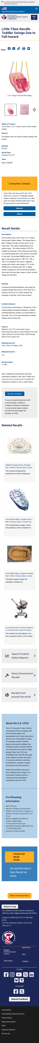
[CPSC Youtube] (19, 975)
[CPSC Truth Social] (22, 980)
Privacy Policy (7, 1018)
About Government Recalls (22, 675)
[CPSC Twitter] (26, 975)
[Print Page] (23, 48)
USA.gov (25, 961)
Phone (19, 214)
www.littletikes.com (24, 198)
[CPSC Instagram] (13, 975)
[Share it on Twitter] (13, 48)
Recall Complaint (15, 394)
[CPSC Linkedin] (32, 975)
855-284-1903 (26, 193)
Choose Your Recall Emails (19, 857)
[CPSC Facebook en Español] (17, 992)
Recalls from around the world (21, 695)
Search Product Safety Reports (20, 656)
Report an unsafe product (19, 896)
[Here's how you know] (19, 3)
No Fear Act (6, 1033)
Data (24, 954)
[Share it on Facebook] (9, 48)
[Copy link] (28, 48)
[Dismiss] (36, 8)
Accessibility (6, 1010)
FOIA (3, 1026)
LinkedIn (22, 814)
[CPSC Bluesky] (17, 980)
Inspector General (8, 1029)
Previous (4, 110)
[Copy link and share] (18, 48)
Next (35, 110)
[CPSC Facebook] (7, 975)
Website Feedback (19, 999)
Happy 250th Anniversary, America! (13, 11)
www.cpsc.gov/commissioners (13, 379)
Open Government (8, 1022)
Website (19, 208)
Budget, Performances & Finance (10, 952)
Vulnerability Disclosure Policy (13, 1014)
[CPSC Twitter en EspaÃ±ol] (23, 992)
